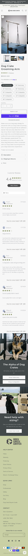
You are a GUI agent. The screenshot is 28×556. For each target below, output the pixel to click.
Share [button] (4, 163)
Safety (5, 492)
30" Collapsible (7, 92)
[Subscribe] (23, 535)
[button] (2, 10)
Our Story (6, 495)
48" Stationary (19, 89)
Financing (6, 461)
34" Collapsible (20, 92)
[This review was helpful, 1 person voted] (21, 304)
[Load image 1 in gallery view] (7, 58)
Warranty (5, 457)
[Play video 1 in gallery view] (14, 58)
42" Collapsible (20, 96)
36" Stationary (20, 85)
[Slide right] (26, 59)
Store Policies (7, 464)
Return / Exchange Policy (10, 475)
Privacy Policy (7, 468)
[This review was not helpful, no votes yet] (23, 221)
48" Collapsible (7, 99)
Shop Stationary (14, 377)
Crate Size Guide (14, 431)
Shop (4, 485)
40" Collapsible (7, 96)
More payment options (14, 119)
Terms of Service (8, 471)
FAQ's (5, 454)
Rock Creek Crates (9, 553)
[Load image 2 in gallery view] (21, 58)
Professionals (7, 488)
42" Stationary (7, 89)
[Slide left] (1, 59)
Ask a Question (8, 511)
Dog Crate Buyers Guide (10, 502)
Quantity (3, 102)
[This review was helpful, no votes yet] (21, 221)
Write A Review (14, 185)
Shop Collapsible (14, 382)
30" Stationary (7, 85)
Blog (4, 499)
